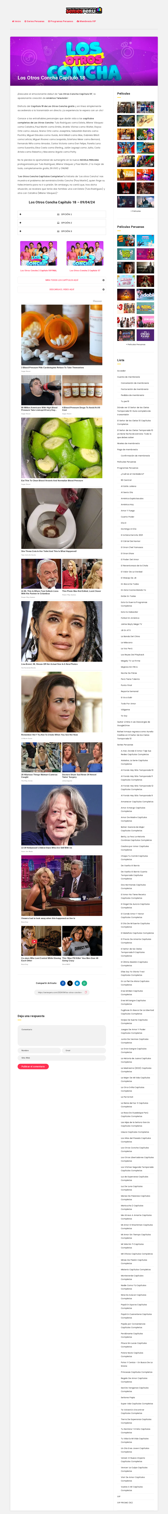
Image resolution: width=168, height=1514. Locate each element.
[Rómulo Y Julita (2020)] (126, 339)
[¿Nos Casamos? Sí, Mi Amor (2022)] (145, 245)
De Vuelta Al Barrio (130, 865)
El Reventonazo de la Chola (134, 565)
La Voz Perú (126, 648)
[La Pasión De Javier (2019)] (145, 272)
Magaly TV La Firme (130, 660)
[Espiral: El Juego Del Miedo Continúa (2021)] (126, 206)
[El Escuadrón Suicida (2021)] (126, 152)
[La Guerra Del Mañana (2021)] (145, 206)
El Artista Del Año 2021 (132, 535)
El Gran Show (127, 553)
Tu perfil (125, 401)
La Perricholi (127, 1097)
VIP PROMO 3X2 (125, 1502)
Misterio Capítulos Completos (136, 1269)
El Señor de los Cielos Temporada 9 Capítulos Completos (133, 952)
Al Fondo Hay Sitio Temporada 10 (137, 770)
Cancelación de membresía (135, 383)
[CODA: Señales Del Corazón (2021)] (126, 111)
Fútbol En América (130, 618)
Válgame (125, 709)
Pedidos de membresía (132, 395)
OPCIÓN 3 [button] (66, 231)
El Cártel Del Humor (131, 541)
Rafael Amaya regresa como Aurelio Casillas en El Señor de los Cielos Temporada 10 (135, 735)
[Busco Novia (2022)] (126, 258)
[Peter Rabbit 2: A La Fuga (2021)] (145, 152)
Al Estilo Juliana (128, 486)
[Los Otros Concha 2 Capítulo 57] (85, 263)
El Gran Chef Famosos (132, 547)
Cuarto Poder (127, 516)
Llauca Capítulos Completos (135, 1132)
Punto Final (126, 685)
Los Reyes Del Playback (132, 654)
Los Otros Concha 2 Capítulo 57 (85, 270)
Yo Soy (124, 715)
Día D (123, 523)
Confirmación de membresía (135, 455)
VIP (118, 1496)
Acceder (121, 370)
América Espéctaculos (132, 498)
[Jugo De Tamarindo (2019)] (145, 258)
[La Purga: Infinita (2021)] (126, 179)
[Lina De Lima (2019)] (145, 285)
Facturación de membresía (134, 389)
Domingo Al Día (128, 529)
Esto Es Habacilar (129, 612)
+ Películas (136, 211)
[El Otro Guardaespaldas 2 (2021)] (126, 138)
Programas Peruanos (61, 21)
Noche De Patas (129, 673)
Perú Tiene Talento (130, 679)
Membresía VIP (87, 21)
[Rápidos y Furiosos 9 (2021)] (145, 165)
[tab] (62, 214)
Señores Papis (128, 1397)
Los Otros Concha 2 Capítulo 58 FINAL (38, 270)
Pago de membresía (127, 449)
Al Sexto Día (127, 492)
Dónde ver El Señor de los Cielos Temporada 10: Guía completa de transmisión (134, 411)
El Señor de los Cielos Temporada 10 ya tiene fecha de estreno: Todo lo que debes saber (135, 434)
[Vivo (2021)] (145, 138)
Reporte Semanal (129, 691)
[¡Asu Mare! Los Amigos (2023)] (126, 245)
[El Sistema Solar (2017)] (126, 325)
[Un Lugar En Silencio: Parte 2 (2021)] (145, 192)
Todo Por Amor (128, 703)
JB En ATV (126, 630)
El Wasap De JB (128, 577)
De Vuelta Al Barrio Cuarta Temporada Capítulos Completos (134, 875)
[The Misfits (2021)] (145, 125)
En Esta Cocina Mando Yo (133, 590)
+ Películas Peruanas (135, 344)
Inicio (17, 21)
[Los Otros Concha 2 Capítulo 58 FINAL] (38, 263)
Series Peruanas (35, 21)
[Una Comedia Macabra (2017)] (145, 339)
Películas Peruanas (126, 461)
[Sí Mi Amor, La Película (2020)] (145, 325)
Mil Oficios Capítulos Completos (137, 1253)
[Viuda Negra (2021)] (126, 192)
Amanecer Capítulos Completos (137, 801)
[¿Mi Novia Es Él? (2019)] (126, 285)
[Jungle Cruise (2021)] (126, 165)
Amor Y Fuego (128, 510)
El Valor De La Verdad (131, 571)
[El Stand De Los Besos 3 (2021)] (145, 111)
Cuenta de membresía (128, 377)
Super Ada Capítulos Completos (137, 1403)
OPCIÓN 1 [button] (66, 214)
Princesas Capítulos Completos (137, 1372)
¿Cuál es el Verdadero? (132, 474)
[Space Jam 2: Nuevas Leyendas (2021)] (145, 179)
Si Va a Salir (126, 697)
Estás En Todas (128, 596)
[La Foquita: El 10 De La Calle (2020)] (126, 299)
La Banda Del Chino (130, 636)
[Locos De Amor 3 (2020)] (126, 312)
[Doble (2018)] (145, 299)
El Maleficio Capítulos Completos (137, 933)
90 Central (126, 480)
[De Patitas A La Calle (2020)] (145, 312)
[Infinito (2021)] (126, 125)
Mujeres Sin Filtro (129, 667)
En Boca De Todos (130, 584)
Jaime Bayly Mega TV (131, 624)
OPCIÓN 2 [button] (66, 223)
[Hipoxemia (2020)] (126, 272)
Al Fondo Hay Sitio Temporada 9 (137, 795)
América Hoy (127, 504)
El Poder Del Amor (130, 559)
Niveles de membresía (128, 443)
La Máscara (126, 642)
